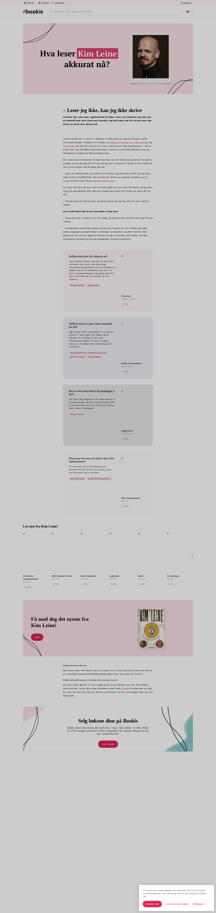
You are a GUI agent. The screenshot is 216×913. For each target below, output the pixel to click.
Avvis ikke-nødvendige (177, 904)
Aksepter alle (152, 904)
